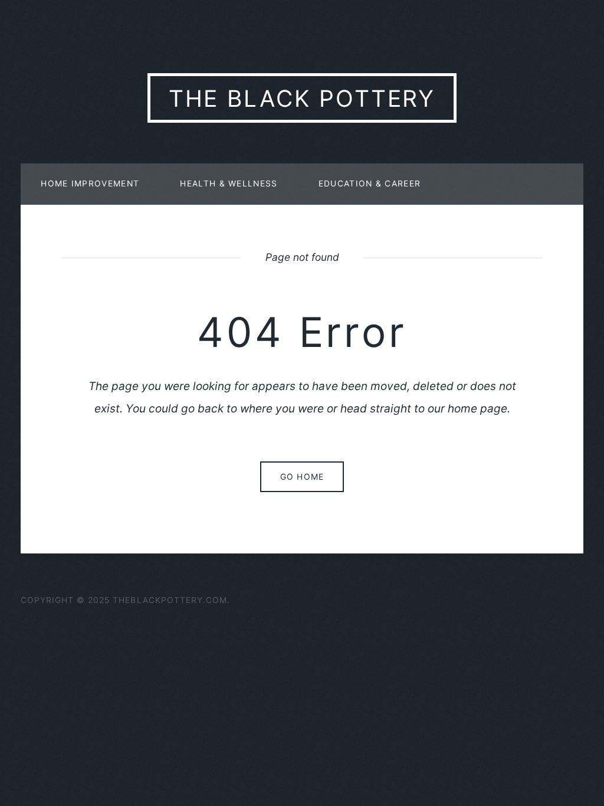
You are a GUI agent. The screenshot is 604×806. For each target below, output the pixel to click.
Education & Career (370, 183)
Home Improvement (90, 183)
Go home (301, 476)
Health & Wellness (228, 183)
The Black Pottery (302, 98)
